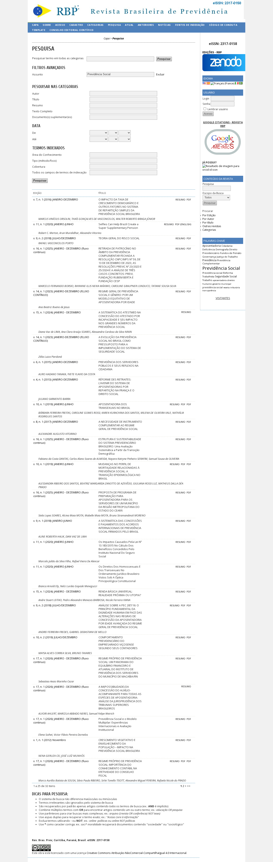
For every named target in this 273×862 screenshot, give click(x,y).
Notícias (164, 24)
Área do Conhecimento (47, 155)
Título (35, 99)
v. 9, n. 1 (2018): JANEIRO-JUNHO (52, 521)
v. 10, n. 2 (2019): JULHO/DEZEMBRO (55, 637)
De (34, 133)
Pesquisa (114, 24)
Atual (129, 24)
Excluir (160, 74)
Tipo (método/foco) (44, 161)
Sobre (47, 24)
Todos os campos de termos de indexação (59, 172)
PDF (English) (183, 224)
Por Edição (209, 215)
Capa (35, 24)
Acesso (60, 24)
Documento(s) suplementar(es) (52, 117)
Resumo (37, 105)
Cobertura (38, 167)
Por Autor (208, 219)
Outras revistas (211, 226)
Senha (206, 104)
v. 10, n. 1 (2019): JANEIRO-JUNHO (53, 404)
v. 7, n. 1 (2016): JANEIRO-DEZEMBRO (55, 199)
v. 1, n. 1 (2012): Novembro (49, 740)
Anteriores (146, 24)
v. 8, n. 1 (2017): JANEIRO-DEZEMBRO (55, 422)
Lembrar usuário (218, 109)
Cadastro (76, 24)
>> (188, 786)
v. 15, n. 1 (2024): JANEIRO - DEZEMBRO (57, 312)
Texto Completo (42, 111)
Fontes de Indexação (190, 24)
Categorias (209, 230)
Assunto (37, 74)
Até (34, 139)
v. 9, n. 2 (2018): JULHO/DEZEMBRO (54, 238)
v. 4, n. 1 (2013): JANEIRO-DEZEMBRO (55, 379)
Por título (207, 222)
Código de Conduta (223, 24)
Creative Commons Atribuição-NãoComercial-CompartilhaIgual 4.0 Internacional (136, 853)
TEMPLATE (38, 30)
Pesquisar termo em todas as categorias (58, 58)
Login (206, 98)
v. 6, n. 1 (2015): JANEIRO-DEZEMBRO (55, 362)
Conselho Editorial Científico (71, 30)
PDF (189, 199)
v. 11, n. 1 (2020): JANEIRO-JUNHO (53, 224)
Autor (35, 93)
